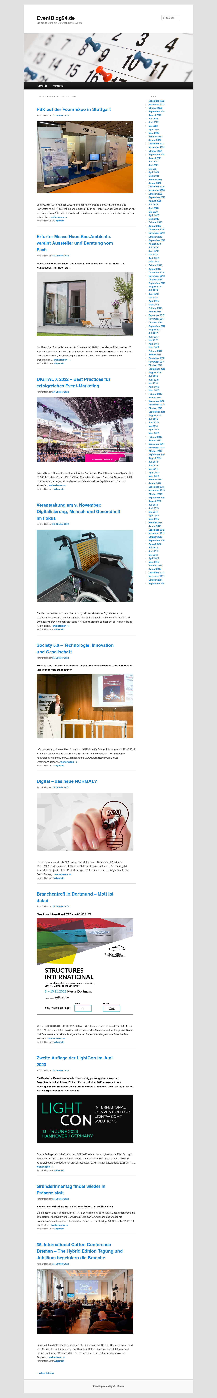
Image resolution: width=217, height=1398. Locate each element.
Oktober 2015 (155, 408)
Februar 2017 (155, 351)
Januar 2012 (155, 569)
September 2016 (157, 368)
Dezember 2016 (156, 358)
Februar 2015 (155, 436)
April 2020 (154, 215)
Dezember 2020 (156, 186)
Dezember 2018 (156, 272)
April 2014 (154, 472)
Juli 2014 (153, 461)
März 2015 (154, 433)
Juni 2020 (154, 208)
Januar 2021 (155, 183)
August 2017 (155, 329)
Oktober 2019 (155, 236)
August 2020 (155, 200)
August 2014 (155, 458)
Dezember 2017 (156, 315)
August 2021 (155, 158)
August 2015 (155, 415)
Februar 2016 (155, 393)
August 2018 (155, 286)
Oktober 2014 (155, 451)
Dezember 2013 (156, 486)
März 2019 (154, 261)
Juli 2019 (153, 247)
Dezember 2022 (156, 100)
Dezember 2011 (156, 572)
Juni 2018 (154, 293)
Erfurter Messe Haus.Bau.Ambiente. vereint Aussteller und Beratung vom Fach (75, 243)
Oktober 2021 (155, 150)
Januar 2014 (155, 483)
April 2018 (154, 301)
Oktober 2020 (155, 193)
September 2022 (157, 111)
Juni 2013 (154, 508)
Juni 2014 (154, 465)
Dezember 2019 (156, 229)
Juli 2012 (153, 547)
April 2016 (154, 386)
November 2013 (157, 490)
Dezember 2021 (156, 143)
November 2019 (157, 232)
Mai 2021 (153, 168)
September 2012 (157, 540)
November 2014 (157, 447)
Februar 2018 (155, 308)
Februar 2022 (155, 136)
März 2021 (154, 175)
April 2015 (154, 429)
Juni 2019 (154, 250)
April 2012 (154, 558)
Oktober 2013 (155, 494)
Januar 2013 (155, 526)
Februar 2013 (155, 522)
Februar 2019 (155, 265)
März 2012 (154, 561)
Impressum (57, 85)
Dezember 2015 (156, 400)
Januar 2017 (155, 354)
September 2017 (157, 326)
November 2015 (157, 404)
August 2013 (155, 501)
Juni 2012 (154, 551)
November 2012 (157, 533)
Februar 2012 (155, 565)
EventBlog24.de (56, 17)
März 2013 (154, 518)
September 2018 (157, 283)
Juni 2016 (154, 379)
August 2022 (155, 115)
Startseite (42, 85)
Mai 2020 (153, 211)
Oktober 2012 (155, 536)
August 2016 (155, 372)
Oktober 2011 (155, 579)
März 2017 (154, 347)
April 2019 (154, 258)
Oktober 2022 (155, 107)
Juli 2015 (153, 418)
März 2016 (154, 390)
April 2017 (154, 343)
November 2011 (157, 576)
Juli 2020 (153, 204)
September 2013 (157, 497)
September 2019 (157, 240)
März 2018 (154, 304)
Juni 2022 (154, 122)
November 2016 (157, 361)
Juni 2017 (154, 336)
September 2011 (157, 583)
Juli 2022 (153, 118)
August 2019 (155, 243)
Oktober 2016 (155, 365)
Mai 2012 (153, 554)
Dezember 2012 (156, 529)
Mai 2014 (153, 469)
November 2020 (157, 190)
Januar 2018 (155, 311)
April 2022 (154, 129)
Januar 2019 (155, 268)
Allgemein (59, 220)
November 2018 (157, 275)
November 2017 (157, 318)
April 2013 (154, 515)
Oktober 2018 (155, 279)
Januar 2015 (155, 440)
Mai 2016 (153, 383)
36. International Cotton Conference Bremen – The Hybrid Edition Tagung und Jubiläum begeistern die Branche (80, 1251)
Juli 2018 (153, 290)
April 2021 (154, 172)
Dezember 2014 (156, 443)
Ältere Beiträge (45, 1372)
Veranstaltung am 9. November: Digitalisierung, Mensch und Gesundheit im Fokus (78, 511)
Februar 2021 (155, 179)
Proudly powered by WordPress (108, 1386)
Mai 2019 (153, 254)
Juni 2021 (154, 165)
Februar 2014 (155, 479)
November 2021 (157, 147)
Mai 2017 (153, 340)
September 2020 (157, 197)
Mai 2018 (153, 297)
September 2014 (157, 454)
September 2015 (157, 411)
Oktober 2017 (155, 322)
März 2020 (154, 218)
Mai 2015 (153, 426)
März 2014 (154, 476)
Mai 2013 (153, 511)
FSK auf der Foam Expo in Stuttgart (74, 109)
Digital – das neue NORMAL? (67, 781)
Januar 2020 (155, 225)
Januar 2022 (155, 140)
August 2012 (155, 543)
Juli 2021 (153, 161)
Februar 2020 (155, 222)
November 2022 (157, 104)
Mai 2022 (153, 125)
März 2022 (154, 133)
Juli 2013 (153, 504)
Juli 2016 (153, 375)
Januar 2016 (155, 397)
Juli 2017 (153, 333)
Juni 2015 (154, 422)
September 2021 (157, 154)
